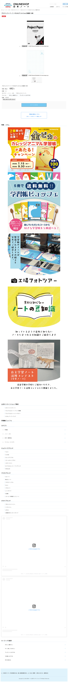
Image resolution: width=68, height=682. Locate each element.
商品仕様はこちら (33, 115)
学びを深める (8, 660)
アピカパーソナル (9, 482)
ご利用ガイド (6, 673)
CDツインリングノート (10, 407)
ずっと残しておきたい (10, 648)
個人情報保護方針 (22, 673)
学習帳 (6, 429)
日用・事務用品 (8, 438)
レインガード (8, 490)
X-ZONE (7, 454)
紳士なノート (8, 479)
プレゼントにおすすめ (25, 95)
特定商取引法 (13, 673)
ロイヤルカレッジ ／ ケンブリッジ (13, 466)
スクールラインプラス (10, 460)
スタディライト (8, 463)
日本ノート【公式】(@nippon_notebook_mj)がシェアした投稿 (34, 573)
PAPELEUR (7, 468)
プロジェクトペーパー (21, 93)
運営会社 (46, 673)
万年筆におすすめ (9, 656)
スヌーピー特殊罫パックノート (12, 496)
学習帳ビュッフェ (6, 420)
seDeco (7, 510)
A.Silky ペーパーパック (10, 416)
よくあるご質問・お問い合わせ (35, 673)
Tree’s (6, 451)
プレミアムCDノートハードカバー (13, 413)
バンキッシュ (8, 507)
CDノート (7, 476)
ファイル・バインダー (10, 442)
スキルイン (7, 488)
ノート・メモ (11, 93)
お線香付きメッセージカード (11, 512)
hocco (6, 485)
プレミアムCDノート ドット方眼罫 (13, 410)
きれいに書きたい (13, 95)
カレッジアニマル (9, 457)
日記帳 (6, 493)
